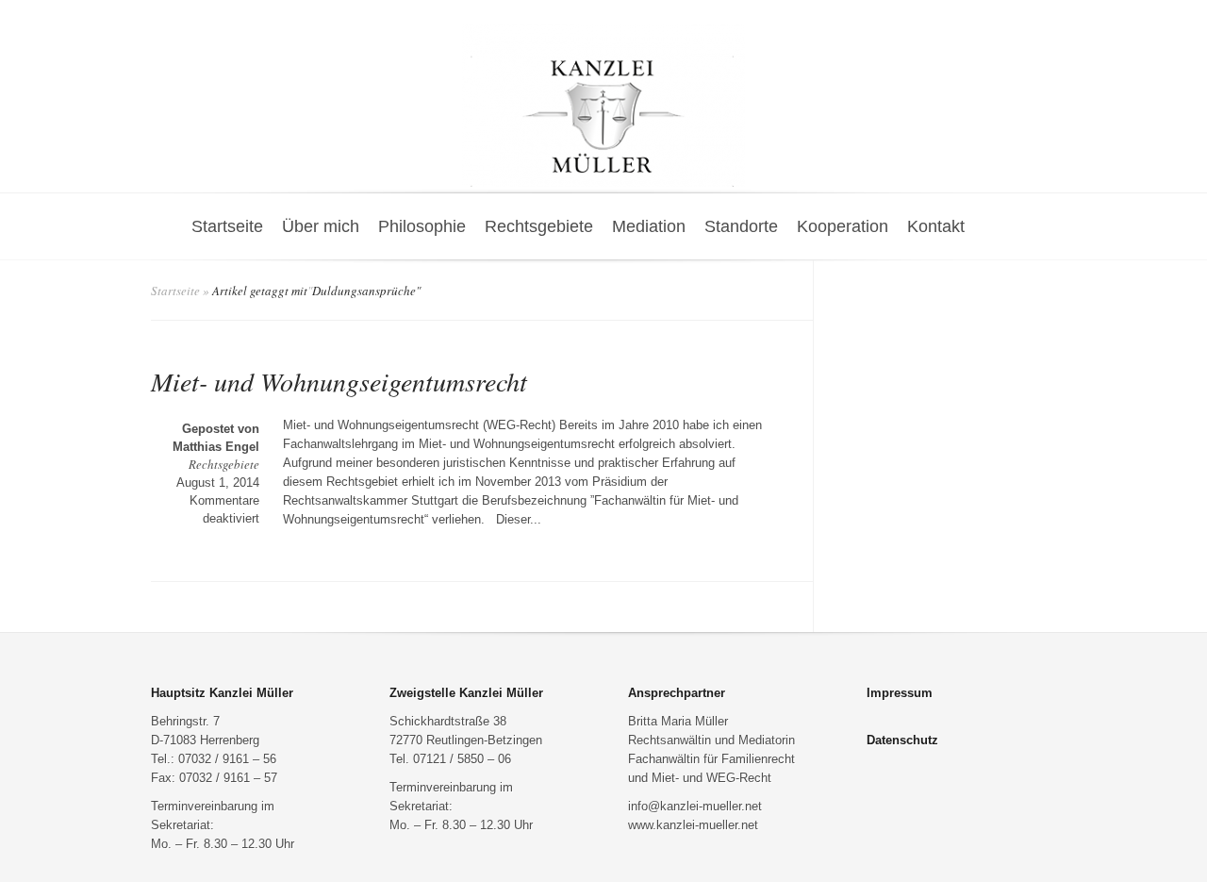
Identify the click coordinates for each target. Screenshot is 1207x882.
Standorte (741, 226)
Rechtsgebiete (539, 226)
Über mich (320, 226)
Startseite (227, 226)
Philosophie (422, 226)
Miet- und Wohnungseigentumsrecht (339, 381)
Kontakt (936, 226)
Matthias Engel (216, 447)
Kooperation (842, 226)
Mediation (649, 226)
